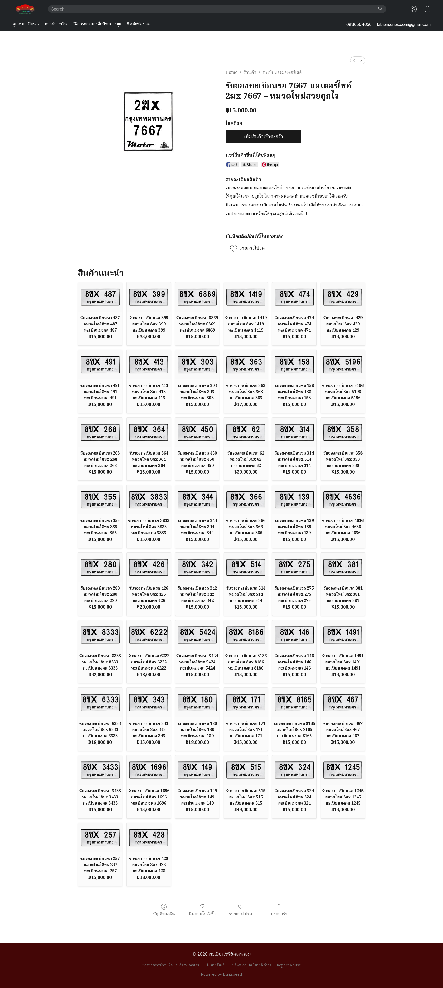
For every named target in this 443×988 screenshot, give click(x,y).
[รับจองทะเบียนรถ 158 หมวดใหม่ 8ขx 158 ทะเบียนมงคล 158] (294, 364)
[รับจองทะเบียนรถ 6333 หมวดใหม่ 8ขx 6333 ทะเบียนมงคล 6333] (100, 702)
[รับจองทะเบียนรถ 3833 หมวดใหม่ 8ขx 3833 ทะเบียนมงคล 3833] (148, 499)
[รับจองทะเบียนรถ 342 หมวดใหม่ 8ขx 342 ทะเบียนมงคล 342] (197, 567)
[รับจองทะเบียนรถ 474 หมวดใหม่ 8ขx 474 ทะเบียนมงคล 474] (294, 297)
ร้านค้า (250, 72)
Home (231, 72)
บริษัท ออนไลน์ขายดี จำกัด (252, 965)
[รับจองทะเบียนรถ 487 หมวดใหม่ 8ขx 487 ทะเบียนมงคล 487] (100, 297)
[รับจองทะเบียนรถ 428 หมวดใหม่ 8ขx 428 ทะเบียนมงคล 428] (148, 837)
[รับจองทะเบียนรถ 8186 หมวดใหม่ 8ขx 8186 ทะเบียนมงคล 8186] (246, 635)
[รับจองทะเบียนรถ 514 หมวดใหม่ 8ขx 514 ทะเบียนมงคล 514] (246, 567)
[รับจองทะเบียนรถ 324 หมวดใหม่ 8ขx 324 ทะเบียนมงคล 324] (294, 770)
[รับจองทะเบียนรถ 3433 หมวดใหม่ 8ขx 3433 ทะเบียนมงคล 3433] (100, 770)
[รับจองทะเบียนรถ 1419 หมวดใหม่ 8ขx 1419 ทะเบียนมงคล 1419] (246, 297)
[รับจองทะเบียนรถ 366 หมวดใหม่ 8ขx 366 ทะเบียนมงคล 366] (246, 499)
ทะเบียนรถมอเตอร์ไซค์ (282, 72)
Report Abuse (289, 965)
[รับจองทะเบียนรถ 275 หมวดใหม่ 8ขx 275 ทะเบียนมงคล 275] (294, 567)
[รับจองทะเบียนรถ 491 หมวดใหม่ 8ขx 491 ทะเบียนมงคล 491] (100, 364)
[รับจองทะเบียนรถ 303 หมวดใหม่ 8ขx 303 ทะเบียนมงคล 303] (197, 364)
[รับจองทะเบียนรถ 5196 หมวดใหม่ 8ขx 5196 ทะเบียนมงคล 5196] (343, 364)
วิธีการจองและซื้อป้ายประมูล (97, 24)
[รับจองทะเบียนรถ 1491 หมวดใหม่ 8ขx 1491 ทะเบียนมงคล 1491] (343, 635)
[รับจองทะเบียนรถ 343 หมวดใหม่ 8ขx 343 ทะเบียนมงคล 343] (148, 702)
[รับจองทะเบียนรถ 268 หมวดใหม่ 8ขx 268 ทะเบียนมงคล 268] (100, 432)
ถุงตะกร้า (279, 914)
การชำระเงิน (56, 24)
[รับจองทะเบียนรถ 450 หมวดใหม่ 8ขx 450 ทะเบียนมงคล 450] (197, 432)
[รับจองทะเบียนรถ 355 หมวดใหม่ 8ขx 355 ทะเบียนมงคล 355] (100, 499)
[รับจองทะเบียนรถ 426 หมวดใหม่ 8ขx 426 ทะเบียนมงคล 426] (148, 567)
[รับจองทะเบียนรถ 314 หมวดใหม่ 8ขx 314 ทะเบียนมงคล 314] (294, 432)
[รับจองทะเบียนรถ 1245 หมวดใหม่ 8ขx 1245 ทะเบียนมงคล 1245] (343, 770)
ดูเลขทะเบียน (24, 24)
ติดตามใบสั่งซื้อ (202, 914)
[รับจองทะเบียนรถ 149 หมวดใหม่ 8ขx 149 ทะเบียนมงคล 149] (197, 770)
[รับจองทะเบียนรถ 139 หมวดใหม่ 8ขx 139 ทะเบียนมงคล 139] (294, 499)
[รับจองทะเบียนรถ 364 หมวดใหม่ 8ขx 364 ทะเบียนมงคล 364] (148, 432)
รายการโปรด (240, 914)
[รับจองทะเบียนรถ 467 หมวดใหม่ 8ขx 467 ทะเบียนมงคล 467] (343, 702)
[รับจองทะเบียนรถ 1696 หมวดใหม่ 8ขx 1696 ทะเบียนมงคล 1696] (148, 770)
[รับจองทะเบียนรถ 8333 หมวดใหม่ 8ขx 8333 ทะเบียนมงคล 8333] (100, 635)
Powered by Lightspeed (221, 974)
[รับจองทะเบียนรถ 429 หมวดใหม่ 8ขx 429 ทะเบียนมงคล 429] (343, 297)
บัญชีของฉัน (164, 914)
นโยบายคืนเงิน (215, 965)
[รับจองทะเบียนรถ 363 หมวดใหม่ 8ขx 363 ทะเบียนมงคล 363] (246, 364)
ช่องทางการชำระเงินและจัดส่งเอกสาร (170, 965)
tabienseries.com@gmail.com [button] (404, 24)
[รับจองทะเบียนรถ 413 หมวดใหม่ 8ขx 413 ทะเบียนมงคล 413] (148, 364)
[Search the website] (380, 8)
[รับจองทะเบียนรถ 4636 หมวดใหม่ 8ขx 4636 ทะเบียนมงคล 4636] (343, 499)
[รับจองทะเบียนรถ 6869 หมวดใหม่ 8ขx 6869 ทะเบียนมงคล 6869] (197, 297)
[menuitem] (354, 60)
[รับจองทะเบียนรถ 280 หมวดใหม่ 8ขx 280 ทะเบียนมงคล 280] (100, 567)
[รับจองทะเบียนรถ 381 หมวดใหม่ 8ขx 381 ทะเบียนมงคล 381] (343, 567)
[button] (25, 9)
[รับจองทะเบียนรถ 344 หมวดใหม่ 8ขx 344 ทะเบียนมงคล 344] (197, 499)
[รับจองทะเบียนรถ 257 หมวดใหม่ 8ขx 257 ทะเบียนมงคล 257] (100, 837)
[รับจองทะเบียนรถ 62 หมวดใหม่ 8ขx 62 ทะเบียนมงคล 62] (246, 432)
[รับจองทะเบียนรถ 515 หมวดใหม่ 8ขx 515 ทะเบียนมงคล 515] (246, 770)
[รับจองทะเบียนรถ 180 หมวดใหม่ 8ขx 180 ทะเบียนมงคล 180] (197, 702)
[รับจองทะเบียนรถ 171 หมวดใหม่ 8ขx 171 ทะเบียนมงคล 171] (246, 702)
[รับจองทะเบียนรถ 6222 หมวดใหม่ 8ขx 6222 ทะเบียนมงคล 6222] (148, 635)
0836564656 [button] (359, 24)
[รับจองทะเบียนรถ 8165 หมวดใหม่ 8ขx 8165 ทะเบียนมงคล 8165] (294, 702)
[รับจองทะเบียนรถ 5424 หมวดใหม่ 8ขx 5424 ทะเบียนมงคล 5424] (197, 635)
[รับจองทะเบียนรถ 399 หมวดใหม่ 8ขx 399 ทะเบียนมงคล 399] (148, 297)
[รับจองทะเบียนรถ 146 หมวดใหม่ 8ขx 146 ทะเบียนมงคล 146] (294, 635)
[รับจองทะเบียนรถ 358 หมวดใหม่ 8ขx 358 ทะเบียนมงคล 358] (343, 432)
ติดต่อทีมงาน (138, 24)
